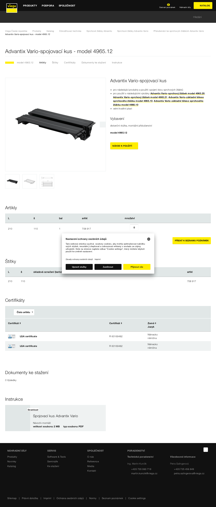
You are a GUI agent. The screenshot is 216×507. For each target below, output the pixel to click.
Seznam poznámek (112, 498)
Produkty (36, 31)
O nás (90, 456)
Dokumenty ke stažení (94, 62)
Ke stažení (53, 466)
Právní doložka (30, 498)
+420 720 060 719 (141, 469)
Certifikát (13, 323)
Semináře (52, 461)
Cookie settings (137, 498)
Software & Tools (56, 456)
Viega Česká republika (16, 31)
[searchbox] (105, 17)
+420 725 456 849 (184, 469)
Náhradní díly (17, 450)
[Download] (179, 323)
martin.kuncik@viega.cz (144, 473)
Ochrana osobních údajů (70, 498)
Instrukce (117, 62)
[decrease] (126, 228)
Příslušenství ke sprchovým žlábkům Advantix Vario (179, 31)
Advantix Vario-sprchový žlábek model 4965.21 (140, 97)
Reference (93, 461)
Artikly (42, 62)
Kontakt (91, 470)
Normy (93, 498)
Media (90, 466)
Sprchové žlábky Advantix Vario (132, 31)
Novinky (11, 461)
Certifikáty (70, 62)
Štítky (55, 62)
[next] (103, 124)
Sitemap (12, 498)
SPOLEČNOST (95, 450)
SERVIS (51, 450)
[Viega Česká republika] (11, 5)
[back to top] (206, 449)
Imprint (47, 498)
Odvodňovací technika (70, 31)
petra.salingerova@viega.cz (189, 473)
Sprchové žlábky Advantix (99, 31)
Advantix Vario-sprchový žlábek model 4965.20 (177, 93)
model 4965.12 (25, 62)
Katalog (50, 31)
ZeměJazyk (151, 325)
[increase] (142, 228)
